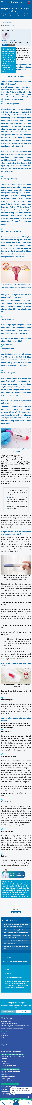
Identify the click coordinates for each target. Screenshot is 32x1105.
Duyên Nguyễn (8, 22)
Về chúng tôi (4, 1033)
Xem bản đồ (4, 1058)
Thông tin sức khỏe (5, 1045)
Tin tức (2, 1037)
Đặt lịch (5, 44)
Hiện (22, 76)
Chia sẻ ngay (17, 912)
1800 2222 (9, 973)
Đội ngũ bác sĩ (4, 1035)
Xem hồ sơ (12, 44)
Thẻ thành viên (4, 1047)
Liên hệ (2, 1042)
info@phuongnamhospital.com (14, 977)
